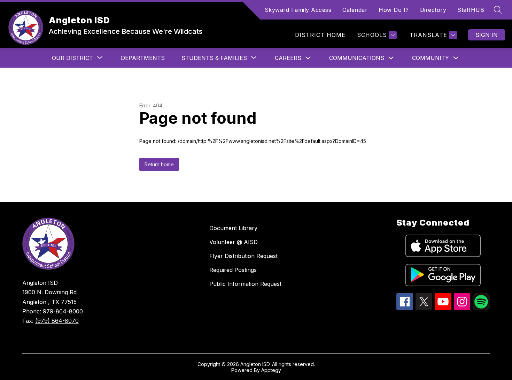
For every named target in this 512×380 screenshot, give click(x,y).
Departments (143, 57)
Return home (159, 164)
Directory (433, 9)
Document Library (233, 228)
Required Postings (233, 269)
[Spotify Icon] (481, 308)
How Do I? (394, 9)
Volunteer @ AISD (233, 241)
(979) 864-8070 (57, 320)
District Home (320, 34)
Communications (356, 57)
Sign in (486, 34)
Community (430, 57)
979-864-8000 (63, 311)
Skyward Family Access (298, 9)
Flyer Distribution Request (243, 255)
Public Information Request (245, 283)
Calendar (354, 9)
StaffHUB (470, 9)
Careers (288, 57)
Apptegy (271, 370)
